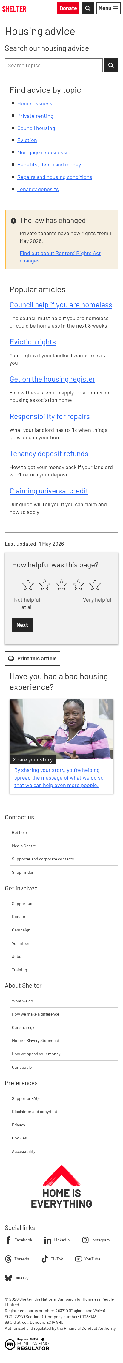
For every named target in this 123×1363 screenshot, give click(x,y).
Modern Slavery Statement (35, 1040)
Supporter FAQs (26, 1098)
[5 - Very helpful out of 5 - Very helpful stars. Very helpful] (95, 585)
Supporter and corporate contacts (43, 858)
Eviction (27, 140)
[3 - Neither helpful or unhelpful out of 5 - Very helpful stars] (61, 585)
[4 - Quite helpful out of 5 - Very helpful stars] (78, 585)
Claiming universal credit (49, 490)
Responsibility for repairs (50, 416)
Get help (19, 832)
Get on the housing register (52, 378)
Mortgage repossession (45, 152)
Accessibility (23, 1151)
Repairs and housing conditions (54, 177)
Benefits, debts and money (49, 164)
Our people (22, 1067)
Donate (18, 916)
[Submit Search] (111, 65)
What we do (22, 1000)
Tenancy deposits (38, 189)
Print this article (37, 658)
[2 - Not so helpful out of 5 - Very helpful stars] (44, 585)
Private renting (35, 115)
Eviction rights (33, 341)
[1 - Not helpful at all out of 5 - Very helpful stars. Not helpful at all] (28, 585)
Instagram (100, 1239)
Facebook (23, 1239)
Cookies (19, 1137)
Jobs (16, 956)
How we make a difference (35, 1013)
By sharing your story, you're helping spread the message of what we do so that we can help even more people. (59, 777)
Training (19, 969)
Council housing (36, 128)
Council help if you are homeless (61, 304)
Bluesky (21, 1277)
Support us (22, 903)
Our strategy (23, 1027)
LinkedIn (62, 1239)
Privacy (18, 1124)
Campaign (21, 929)
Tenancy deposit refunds (49, 453)
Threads (21, 1258)
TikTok (57, 1258)
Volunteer (20, 943)
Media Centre (24, 845)
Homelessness (34, 103)
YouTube (92, 1258)
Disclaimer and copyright (34, 1111)
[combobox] (54, 65)
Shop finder (22, 872)
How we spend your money (36, 1053)
